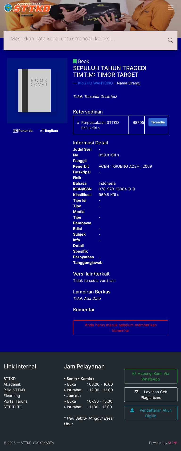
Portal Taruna (16, 401)
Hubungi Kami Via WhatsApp (153, 376)
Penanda (25, 131)
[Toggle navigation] (170, 7)
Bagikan (51, 131)
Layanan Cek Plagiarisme (154, 394)
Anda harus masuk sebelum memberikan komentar (121, 327)
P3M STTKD (14, 390)
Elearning (12, 395)
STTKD (10, 378)
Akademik (12, 384)
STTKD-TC (13, 407)
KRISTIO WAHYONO (95, 83)
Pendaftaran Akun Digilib (156, 413)
